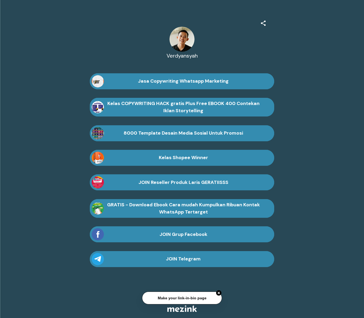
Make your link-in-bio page (181, 298)
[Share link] (263, 22)
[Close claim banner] (218, 293)
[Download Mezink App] (182, 308)
